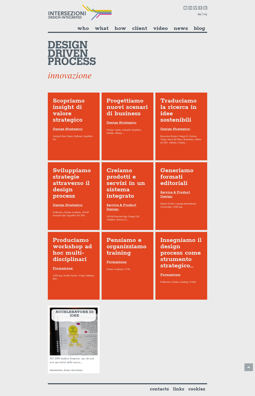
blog (199, 28)
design (67, 370)
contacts (159, 389)
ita (199, 14)
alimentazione (56, 370)
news (181, 28)
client (139, 28)
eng (205, 14)
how (120, 28)
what (102, 28)
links (178, 389)
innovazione (76, 370)
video (160, 28)
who (83, 28)
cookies (196, 389)
